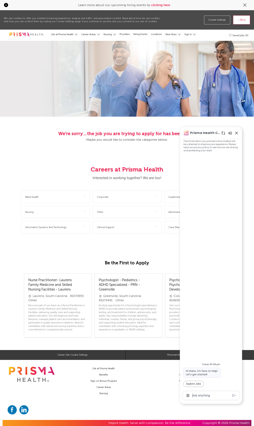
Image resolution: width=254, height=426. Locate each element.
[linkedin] (24, 409)
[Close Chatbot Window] (236, 132)
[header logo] (27, 34)
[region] (211, 264)
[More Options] (188, 395)
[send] (234, 395)
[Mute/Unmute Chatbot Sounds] (230, 132)
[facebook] (12, 409)
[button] (217, 20)
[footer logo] (32, 374)
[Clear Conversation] (223, 133)
